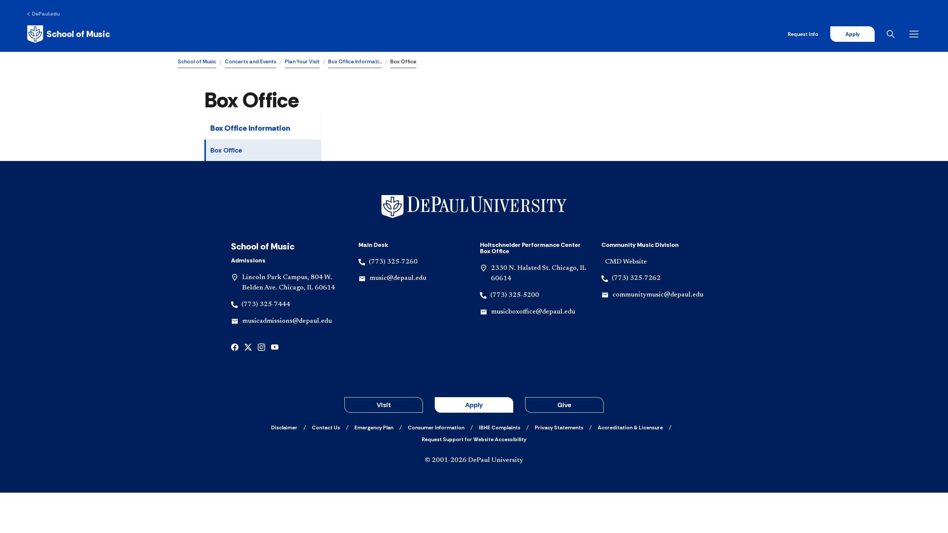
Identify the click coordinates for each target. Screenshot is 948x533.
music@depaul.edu (398, 278)
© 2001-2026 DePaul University (474, 460)
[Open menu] (915, 34)
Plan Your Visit (302, 61)
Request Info (803, 34)
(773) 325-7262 (636, 278)
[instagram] (261, 347)
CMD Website (626, 262)
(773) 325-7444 (265, 304)
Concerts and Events (250, 61)
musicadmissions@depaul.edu (287, 321)
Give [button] (564, 404)
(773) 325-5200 (514, 295)
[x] (248, 347)
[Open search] (892, 34)
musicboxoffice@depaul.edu (533, 312)
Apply (852, 34)
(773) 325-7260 (393, 262)
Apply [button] (474, 404)
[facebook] (234, 347)
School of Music (197, 61)
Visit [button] (384, 404)
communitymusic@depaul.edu (657, 295)
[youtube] (274, 347)
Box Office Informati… (355, 61)
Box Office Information (250, 128)
